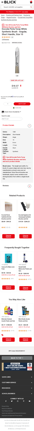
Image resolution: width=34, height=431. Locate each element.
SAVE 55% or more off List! (8, 275)
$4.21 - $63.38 (23, 325)
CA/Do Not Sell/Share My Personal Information (14, 413)
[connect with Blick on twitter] (12, 402)
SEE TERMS (25, 11)
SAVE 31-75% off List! (24, 327)
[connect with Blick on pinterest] (23, 402)
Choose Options (8, 236)
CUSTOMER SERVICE (9, 382)
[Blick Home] (10, 2)
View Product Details (17, 42)
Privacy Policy (5, 406)
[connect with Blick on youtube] (29, 402)
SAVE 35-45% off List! (24, 275)
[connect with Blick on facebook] (6, 402)
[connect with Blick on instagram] (17, 402)
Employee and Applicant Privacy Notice (12, 415)
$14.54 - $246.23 (24, 221)
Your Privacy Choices (7, 411)
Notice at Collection (7, 408)
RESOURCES (6, 388)
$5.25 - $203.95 (24, 273)
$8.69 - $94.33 (6, 221)
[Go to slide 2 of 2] (17, 75)
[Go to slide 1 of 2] (16, 75)
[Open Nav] (2, 2)
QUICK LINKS (6, 377)
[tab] (17, 125)
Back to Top (16, 358)
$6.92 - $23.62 (6, 273)
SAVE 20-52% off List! (7, 327)
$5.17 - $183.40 (7, 325)
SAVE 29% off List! (17, 80)
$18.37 (15, 86)
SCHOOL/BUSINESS (8, 393)
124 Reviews (5, 39)
